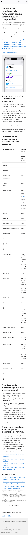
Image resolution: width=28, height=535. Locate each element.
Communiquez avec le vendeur (15, 500)
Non (9, 515)
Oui (4, 515)
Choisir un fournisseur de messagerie (12, 40)
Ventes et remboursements (6, 532)
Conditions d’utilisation (17, 530)
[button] (19, 2)
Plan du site (15, 532)
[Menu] (26, 2)
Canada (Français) (4, 527)
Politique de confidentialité (6, 530)
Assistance (7, 519)
